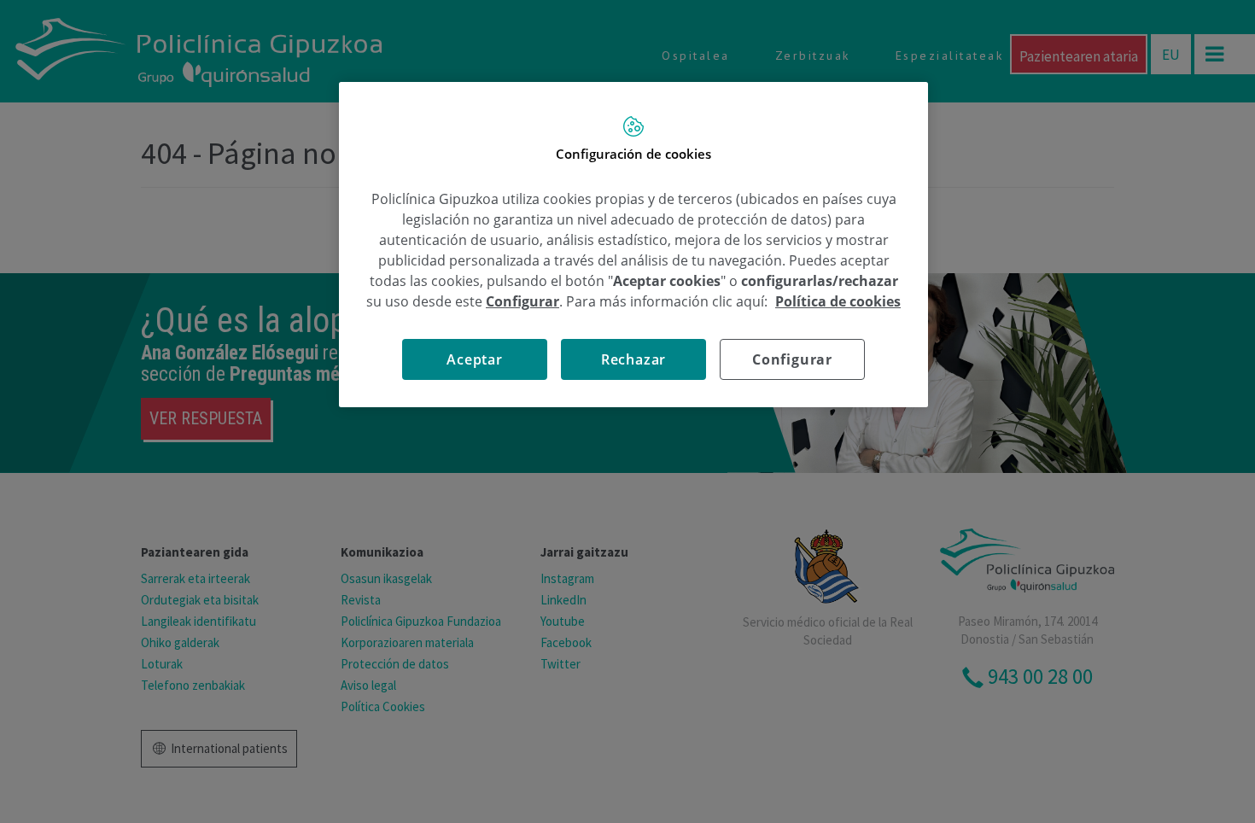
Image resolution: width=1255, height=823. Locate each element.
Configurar (792, 359)
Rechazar (633, 359)
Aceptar (475, 359)
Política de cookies (838, 301)
